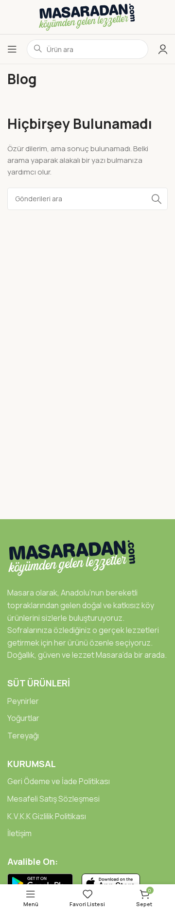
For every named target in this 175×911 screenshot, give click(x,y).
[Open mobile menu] (12, 49)
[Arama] (156, 199)
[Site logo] (88, 16)
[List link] (87, 701)
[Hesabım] (163, 49)
